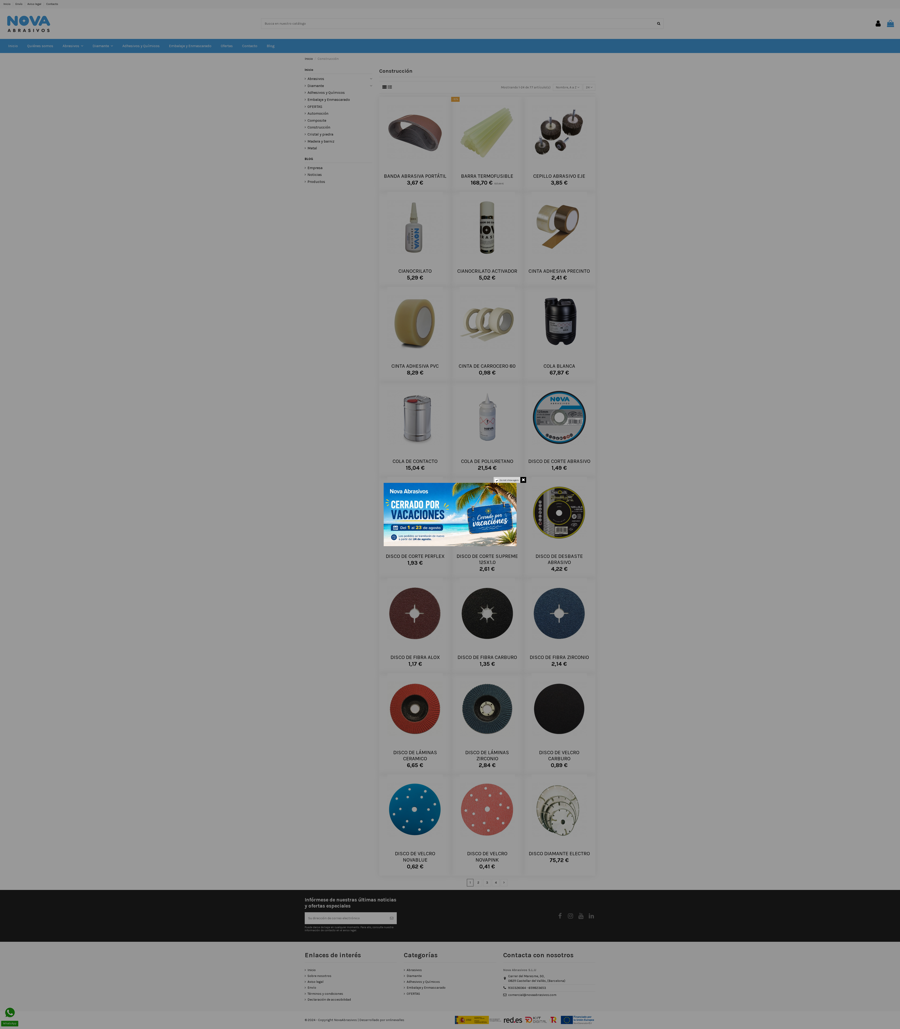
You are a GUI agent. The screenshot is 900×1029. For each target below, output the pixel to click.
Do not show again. (509, 480)
